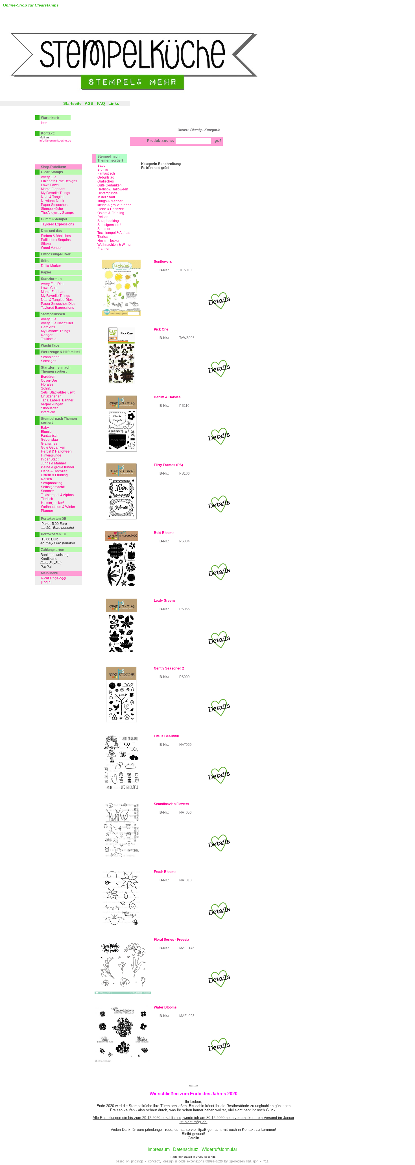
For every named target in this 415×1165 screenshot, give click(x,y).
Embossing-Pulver (56, 254)
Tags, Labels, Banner (57, 400)
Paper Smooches (54, 205)
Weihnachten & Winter (114, 245)
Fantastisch (106, 173)
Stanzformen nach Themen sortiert (55, 369)
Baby (101, 166)
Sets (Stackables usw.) (58, 392)
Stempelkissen (53, 314)
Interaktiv (48, 412)
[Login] (46, 582)
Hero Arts (48, 327)
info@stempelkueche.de (55, 140)
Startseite (72, 103)
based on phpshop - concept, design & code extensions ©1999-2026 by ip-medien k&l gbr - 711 (192, 1162)
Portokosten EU (53, 534)
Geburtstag (105, 177)
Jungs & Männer (110, 201)
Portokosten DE (53, 519)
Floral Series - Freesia (171, 940)
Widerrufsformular (219, 1149)
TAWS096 (187, 338)
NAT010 (185, 880)
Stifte (45, 261)
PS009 (184, 677)
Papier (46, 272)
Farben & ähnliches (56, 236)
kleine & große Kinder (114, 205)
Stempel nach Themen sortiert (110, 158)
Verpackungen (52, 404)
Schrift (46, 388)
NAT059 (185, 745)
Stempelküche (52, 209)
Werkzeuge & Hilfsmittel (60, 352)
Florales (47, 384)
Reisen (102, 217)
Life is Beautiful (166, 736)
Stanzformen (51, 279)
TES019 (185, 270)
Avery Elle (48, 177)
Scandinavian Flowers (171, 804)
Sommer (103, 229)
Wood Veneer (51, 248)
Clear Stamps (52, 172)
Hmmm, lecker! (108, 241)
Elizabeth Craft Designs (59, 181)
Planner (103, 249)
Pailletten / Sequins (56, 240)
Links (113, 103)
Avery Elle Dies (52, 284)
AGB (89, 103)
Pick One (161, 329)
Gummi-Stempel (54, 219)
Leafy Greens (165, 601)
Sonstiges (48, 361)
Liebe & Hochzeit (110, 209)
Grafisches (105, 181)
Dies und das (51, 231)
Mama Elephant (53, 189)
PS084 (184, 541)
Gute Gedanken (109, 185)
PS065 (184, 609)
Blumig (46, 432)
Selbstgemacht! (109, 225)
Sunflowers (163, 262)
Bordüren (48, 377)
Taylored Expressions (57, 224)
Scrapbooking (108, 221)
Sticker (46, 244)
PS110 (184, 406)
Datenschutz (185, 1149)
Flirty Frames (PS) (168, 465)
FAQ (101, 103)
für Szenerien (51, 396)
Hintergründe (107, 193)
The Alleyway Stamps (57, 213)
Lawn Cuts (49, 288)
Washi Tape (50, 345)
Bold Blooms (164, 533)
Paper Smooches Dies (58, 304)
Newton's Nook (52, 201)
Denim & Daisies (167, 397)
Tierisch (103, 237)
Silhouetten (49, 408)
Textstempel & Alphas (113, 233)
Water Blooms (165, 1007)
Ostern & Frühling (110, 213)
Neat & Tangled (53, 197)
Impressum (159, 1149)
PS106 (184, 473)
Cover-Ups (49, 380)
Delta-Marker (51, 266)
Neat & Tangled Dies (57, 300)
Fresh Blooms (165, 872)
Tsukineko (48, 339)
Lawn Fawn (50, 185)
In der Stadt (106, 197)
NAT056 (185, 812)
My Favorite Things (55, 193)
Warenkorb (50, 118)
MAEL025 (187, 1016)
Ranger (47, 335)
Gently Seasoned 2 (169, 668)
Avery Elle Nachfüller (57, 323)
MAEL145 (187, 948)
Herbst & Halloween (112, 189)
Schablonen (50, 357)
